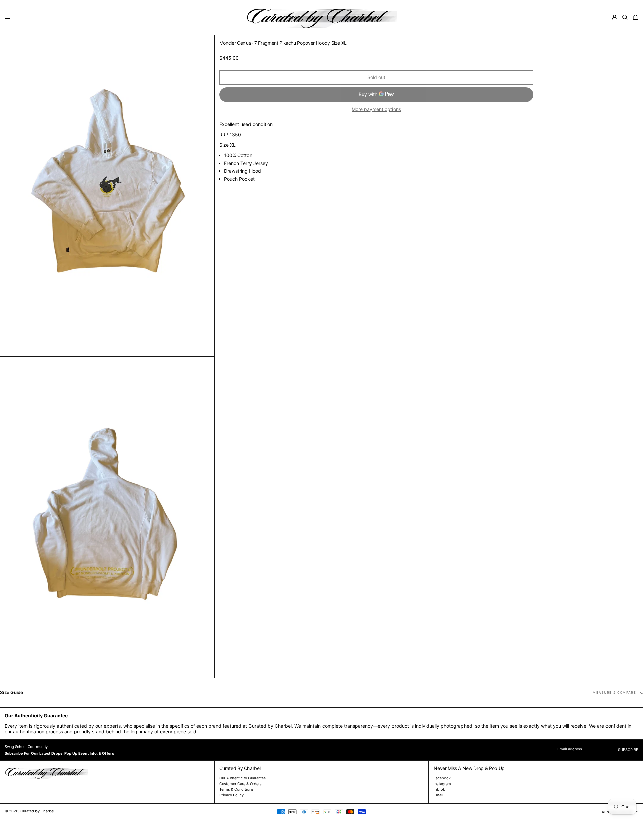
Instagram (442, 784)
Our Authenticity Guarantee (242, 778)
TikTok (439, 789)
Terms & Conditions (236, 789)
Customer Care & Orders (240, 783)
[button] (625, 17)
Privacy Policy (231, 795)
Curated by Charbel (37, 811)
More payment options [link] (376, 109)
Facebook (442, 778)
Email (438, 795)
